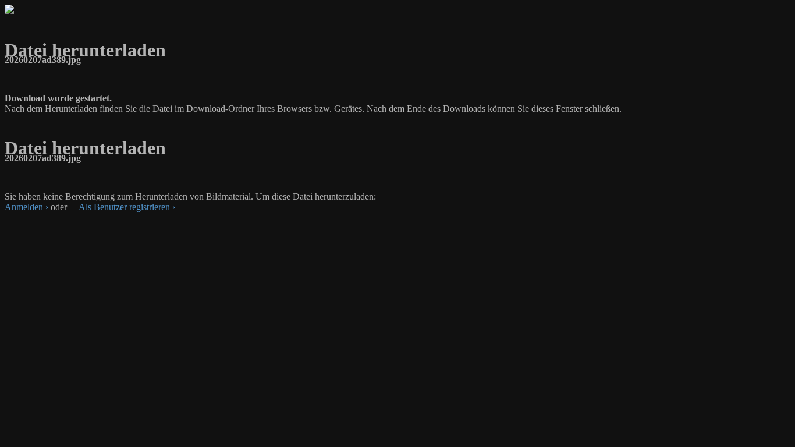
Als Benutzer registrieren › (127, 207)
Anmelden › (26, 207)
